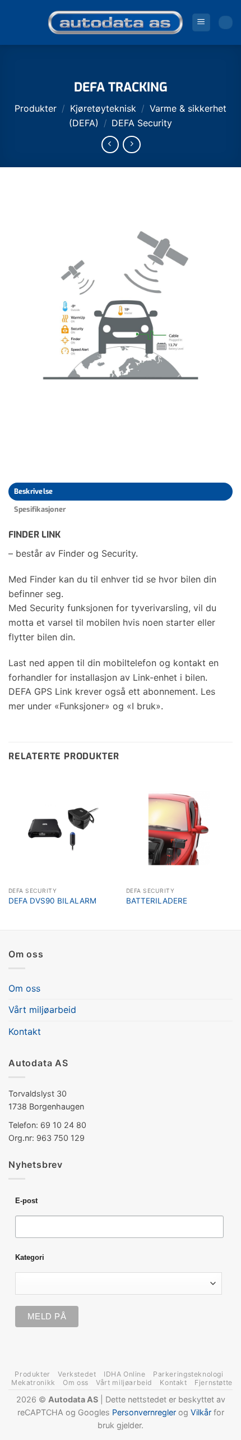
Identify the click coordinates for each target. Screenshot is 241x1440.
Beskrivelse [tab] (33, 491)
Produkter (36, 108)
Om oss (24, 988)
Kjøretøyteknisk (103, 108)
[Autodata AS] (115, 22)
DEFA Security (142, 123)
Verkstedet (77, 1374)
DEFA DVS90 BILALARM (52, 900)
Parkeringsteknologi (188, 1374)
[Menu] (201, 22)
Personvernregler (144, 1412)
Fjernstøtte (213, 1382)
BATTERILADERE (156, 900)
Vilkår (201, 1412)
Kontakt (24, 1031)
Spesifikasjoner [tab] (40, 509)
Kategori (29, 1258)
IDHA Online (125, 1374)
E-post (26, 1201)
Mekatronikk (33, 1382)
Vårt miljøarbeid (42, 1009)
